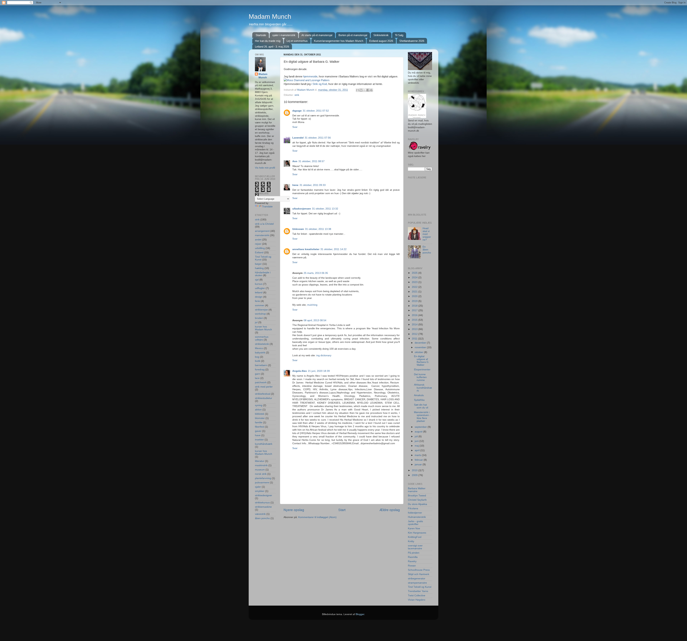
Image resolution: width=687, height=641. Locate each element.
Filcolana (413, 508)
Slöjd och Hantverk (418, 574)
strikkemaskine (263, 507)
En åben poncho (427, 249)
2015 (415, 320)
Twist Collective (416, 595)
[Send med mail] (357, 90)
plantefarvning (263, 478)
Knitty (411, 541)
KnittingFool (414, 537)
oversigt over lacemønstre (415, 547)
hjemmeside (310, 76)
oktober (419, 352)
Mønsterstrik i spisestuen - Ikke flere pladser (422, 416)
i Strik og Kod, (319, 84)
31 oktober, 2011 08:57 (311, 161)
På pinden (413, 552)
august (419, 431)
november (421, 347)
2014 (415, 324)
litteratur (259, 461)
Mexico (259, 348)
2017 (415, 310)
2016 (415, 315)
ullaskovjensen (301, 208)
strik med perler (264, 386)
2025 (415, 273)
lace (257, 378)
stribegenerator (416, 578)
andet (258, 239)
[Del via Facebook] (368, 90)
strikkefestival (262, 394)
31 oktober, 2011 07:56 (318, 137)
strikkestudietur (263, 398)
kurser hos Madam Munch (263, 328)
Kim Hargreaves (417, 532)
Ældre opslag (389, 510)
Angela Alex (299, 371)
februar (419, 459)
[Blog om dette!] (361, 90)
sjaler (258, 486)
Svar (295, 127)
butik (257, 361)
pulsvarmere (262, 482)
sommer (259, 305)
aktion (258, 409)
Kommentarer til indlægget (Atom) (317, 517)
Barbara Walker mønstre (416, 490)
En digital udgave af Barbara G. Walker (421, 360)
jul (256, 322)
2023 (415, 282)
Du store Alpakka (417, 504)
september (421, 427)
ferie (257, 301)
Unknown (298, 229)
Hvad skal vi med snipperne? (427, 234)
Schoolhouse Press (419, 570)
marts (418, 455)
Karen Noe (414, 528)
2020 (415, 296)
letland (258, 292)
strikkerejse (261, 309)
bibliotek (259, 414)
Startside (261, 35)
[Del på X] (364, 90)
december (421, 342)
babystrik (260, 352)
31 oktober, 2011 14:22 (333, 249)
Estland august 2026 (381, 40)
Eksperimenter (422, 369)
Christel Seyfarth (417, 500)
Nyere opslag (294, 510)
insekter (259, 439)
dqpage (297, 110)
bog (257, 357)
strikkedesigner (263, 495)
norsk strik (261, 474)
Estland (259, 252)
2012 (415, 334)
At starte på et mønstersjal (316, 35)
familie (258, 422)
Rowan (412, 565)
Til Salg (399, 35)
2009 (415, 475)
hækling (259, 268)
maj (417, 445)
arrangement (262, 231)
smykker (259, 491)
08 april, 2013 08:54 (315, 320)
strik (296, 95)
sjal (257, 279)
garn (257, 374)
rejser (258, 244)
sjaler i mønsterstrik (283, 35)
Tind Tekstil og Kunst (419, 587)
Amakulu (419, 395)
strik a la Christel (264, 224)
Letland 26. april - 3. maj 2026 (272, 46)
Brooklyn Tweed (417, 495)
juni (417, 441)
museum (260, 469)
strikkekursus (262, 502)
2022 (415, 287)
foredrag (260, 369)
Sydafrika (419, 400)
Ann (294, 161)
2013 (415, 329)
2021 (415, 291)
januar (419, 464)
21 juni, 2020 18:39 (319, 371)
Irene (295, 185)
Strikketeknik (381, 35)
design (258, 296)
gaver (258, 431)
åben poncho (262, 518)
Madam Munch (270, 16)
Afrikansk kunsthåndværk (423, 387)
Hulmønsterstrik (417, 517)
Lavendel (298, 137)
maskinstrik (261, 465)
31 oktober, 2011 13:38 (318, 229)
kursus (258, 284)
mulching (312, 305)
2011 (415, 338)
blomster (260, 418)
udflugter (260, 288)
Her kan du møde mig (267, 40)
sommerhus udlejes (261, 338)
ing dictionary (323, 355)
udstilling (260, 248)
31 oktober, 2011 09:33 (312, 185)
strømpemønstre (417, 582)
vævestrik (260, 514)
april (417, 450)
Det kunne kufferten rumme (420, 377)
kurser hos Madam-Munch (263, 452)
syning (258, 405)
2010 (415, 470)
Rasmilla (413, 557)
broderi (259, 318)
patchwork (261, 382)
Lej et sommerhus (297, 40)
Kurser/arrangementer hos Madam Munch (338, 40)
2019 (415, 301)
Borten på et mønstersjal (352, 35)
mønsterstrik (262, 235)
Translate (267, 206)
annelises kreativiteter (305, 249)
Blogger (360, 614)
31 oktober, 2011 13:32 (325, 208)
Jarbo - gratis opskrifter (415, 523)
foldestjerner (415, 512)
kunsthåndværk (263, 444)
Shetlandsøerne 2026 (411, 40)
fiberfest (259, 426)
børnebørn (261, 365)
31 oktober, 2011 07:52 (316, 110)
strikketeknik (262, 344)
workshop (260, 313)
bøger (258, 264)
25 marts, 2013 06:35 (316, 273)
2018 (415, 305)
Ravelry (412, 561)
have (257, 435)
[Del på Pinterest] (371, 90)
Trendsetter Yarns (418, 591)
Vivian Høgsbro (416, 599)
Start (341, 510)
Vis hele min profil (265, 167)
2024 (415, 277)
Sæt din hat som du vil (421, 406)
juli (416, 436)
